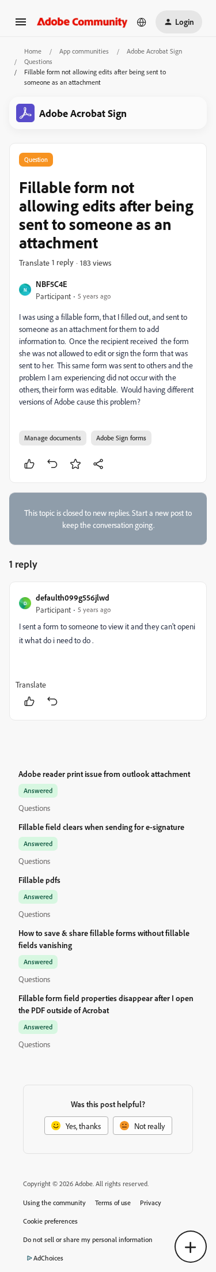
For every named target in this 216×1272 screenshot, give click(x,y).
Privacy (150, 1202)
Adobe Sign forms (121, 437)
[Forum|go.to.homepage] (82, 22)
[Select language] (141, 22)
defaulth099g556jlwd (72, 597)
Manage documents (52, 437)
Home (32, 51)
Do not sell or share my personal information (88, 1239)
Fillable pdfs (39, 880)
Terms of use (113, 1202)
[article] (108, 651)
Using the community (54, 1202)
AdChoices (48, 1258)
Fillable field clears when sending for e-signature (101, 827)
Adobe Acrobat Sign (154, 51)
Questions (38, 61)
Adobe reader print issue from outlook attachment (104, 774)
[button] (21, 26)
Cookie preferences (50, 1221)
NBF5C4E (51, 284)
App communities (84, 51)
